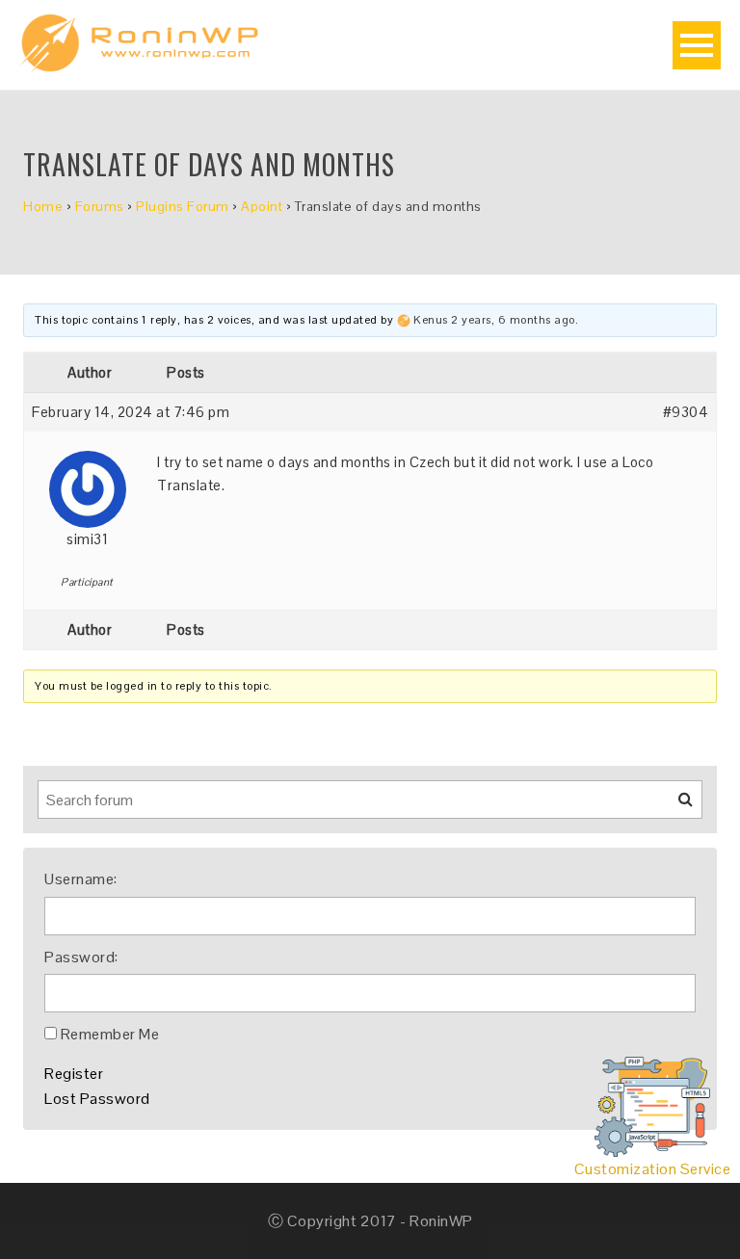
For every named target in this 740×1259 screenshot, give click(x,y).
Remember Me (110, 1034)
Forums (99, 206)
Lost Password (97, 1099)
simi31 (87, 539)
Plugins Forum (182, 206)
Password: (81, 957)
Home (43, 206)
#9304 (686, 412)
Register (73, 1073)
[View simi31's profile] (87, 482)
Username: (81, 879)
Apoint (261, 206)
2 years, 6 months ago (513, 320)
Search (673, 806)
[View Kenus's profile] (403, 320)
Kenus (430, 320)
